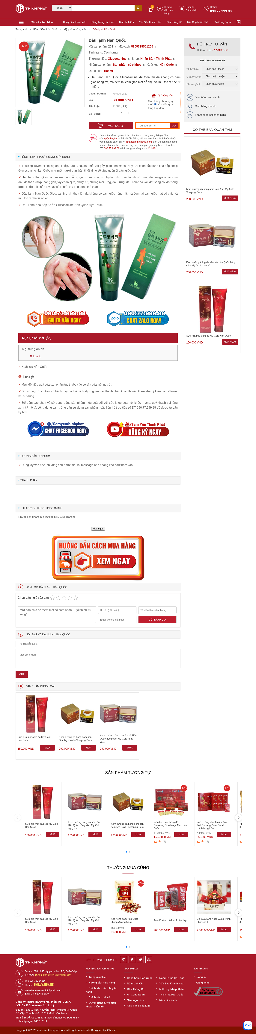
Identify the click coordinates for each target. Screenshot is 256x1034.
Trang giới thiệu (98, 976)
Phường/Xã (193, 84)
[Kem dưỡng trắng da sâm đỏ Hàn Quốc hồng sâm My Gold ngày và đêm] (118, 714)
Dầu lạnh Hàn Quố (34, 177)
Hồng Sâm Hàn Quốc (74, 22)
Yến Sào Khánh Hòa (150, 22)
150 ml (108, 70)
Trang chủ (22, 29)
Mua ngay (98, 528)
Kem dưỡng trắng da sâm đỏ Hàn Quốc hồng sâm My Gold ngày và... (118, 738)
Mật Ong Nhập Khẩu (198, 22)
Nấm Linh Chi (126, 22)
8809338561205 (142, 46)
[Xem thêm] (238, 22)
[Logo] (30, 9)
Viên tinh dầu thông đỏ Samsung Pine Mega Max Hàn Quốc (170, 825)
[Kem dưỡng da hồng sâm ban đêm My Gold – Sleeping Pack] (77, 714)
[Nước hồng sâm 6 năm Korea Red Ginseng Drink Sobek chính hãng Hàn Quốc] (214, 802)
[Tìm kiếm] (138, 8)
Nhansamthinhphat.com (139, 141)
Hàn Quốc (166, 64)
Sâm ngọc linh (135, 1000)
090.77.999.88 (221, 11)
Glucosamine (117, 58)
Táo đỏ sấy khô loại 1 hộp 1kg (170, 920)
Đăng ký (190, 7)
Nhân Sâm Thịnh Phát (155, 58)
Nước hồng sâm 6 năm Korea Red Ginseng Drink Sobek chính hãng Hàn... (213, 825)
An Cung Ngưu (223, 22)
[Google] (123, 959)
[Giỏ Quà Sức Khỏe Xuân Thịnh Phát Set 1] (214, 897)
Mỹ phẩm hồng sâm (75, 29)
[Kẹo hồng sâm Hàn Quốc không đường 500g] (128, 897)
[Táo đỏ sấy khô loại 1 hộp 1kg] (171, 897)
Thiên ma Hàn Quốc (171, 994)
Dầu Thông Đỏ (174, 22)
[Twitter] (140, 959)
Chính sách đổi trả (99, 997)
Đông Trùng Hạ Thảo (102, 22)
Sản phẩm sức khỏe (127, 64)
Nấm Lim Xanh (168, 1000)
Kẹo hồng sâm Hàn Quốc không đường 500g (124, 920)
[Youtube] (148, 959)
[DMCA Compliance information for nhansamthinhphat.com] (208, 994)
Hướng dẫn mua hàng (168, 10)
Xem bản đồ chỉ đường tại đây (54, 974)
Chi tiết (152, 148)
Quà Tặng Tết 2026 (138, 1005)
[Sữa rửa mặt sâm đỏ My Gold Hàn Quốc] (36, 714)
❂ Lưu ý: (35, 356)
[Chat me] (247, 1025)
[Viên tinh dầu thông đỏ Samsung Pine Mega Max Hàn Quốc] (171, 802)
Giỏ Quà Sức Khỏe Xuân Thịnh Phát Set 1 (214, 920)
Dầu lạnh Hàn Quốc (104, 29)
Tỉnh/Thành (193, 69)
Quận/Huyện (193, 76)
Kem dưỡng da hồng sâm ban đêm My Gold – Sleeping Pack (75, 739)
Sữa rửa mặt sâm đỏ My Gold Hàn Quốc (34, 739)
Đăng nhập (191, 10)
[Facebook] (132, 959)
